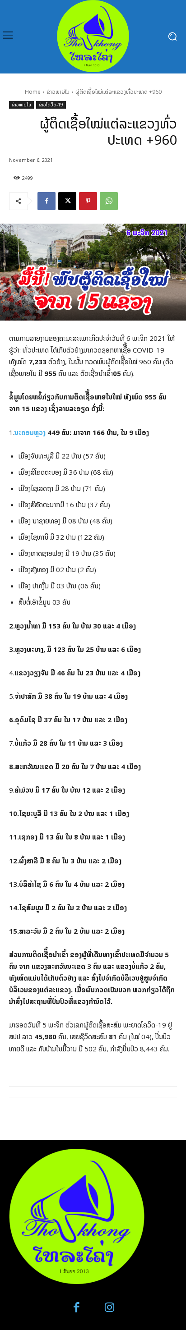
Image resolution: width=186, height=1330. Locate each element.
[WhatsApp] (109, 201)
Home (33, 92)
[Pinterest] (88, 201)
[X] (67, 201)
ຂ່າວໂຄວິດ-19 (51, 104)
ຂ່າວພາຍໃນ (58, 92)
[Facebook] (46, 201)
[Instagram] (109, 1307)
